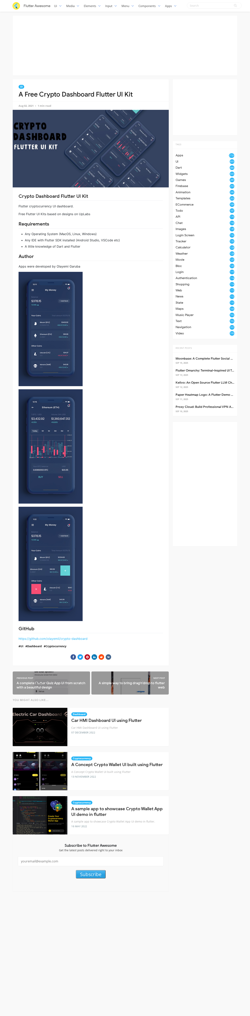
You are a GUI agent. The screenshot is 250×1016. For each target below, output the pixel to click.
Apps (168, 6)
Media (70, 6)
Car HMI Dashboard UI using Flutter (106, 720)
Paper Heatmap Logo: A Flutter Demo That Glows (211, 395)
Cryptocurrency (56, 646)
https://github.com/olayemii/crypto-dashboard (53, 639)
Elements (90, 6)
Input (108, 6)
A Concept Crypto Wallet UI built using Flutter (117, 764)
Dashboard (34, 646)
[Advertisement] (125, 45)
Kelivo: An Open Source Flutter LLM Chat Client (210, 383)
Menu (125, 6)
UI (21, 86)
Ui (55, 6)
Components (147, 6)
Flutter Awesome (37, 6)
